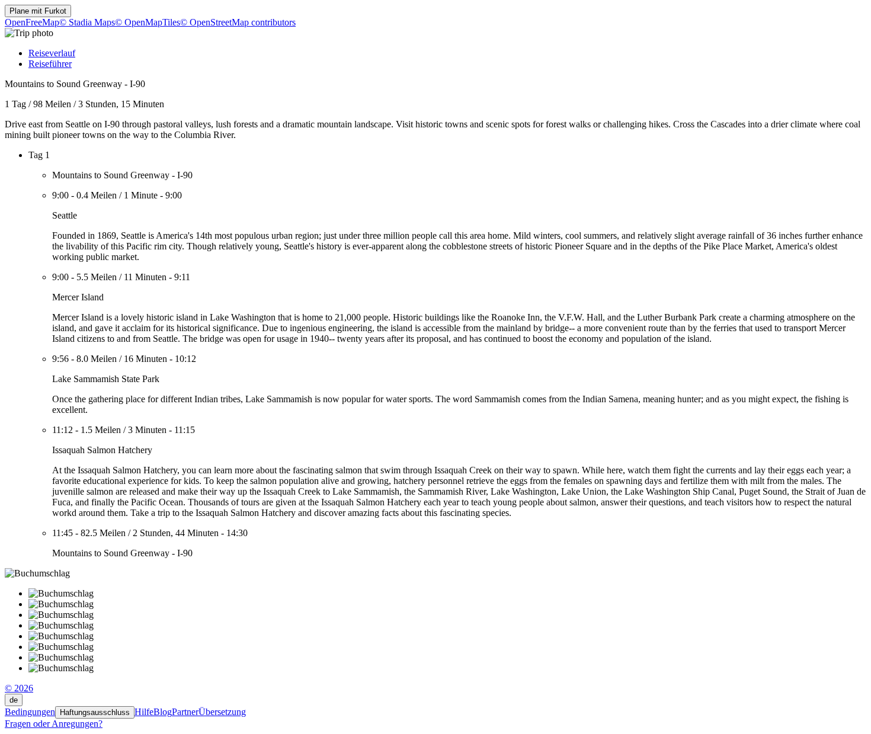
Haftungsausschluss (95, 712)
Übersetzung (222, 712)
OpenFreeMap (32, 22)
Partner (185, 712)
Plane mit (37, 11)
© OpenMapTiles (147, 22)
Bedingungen (30, 712)
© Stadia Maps (87, 22)
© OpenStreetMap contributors (238, 22)
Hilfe (144, 712)
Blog (162, 712)
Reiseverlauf (51, 53)
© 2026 (19, 688)
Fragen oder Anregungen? (54, 724)
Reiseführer (50, 64)
